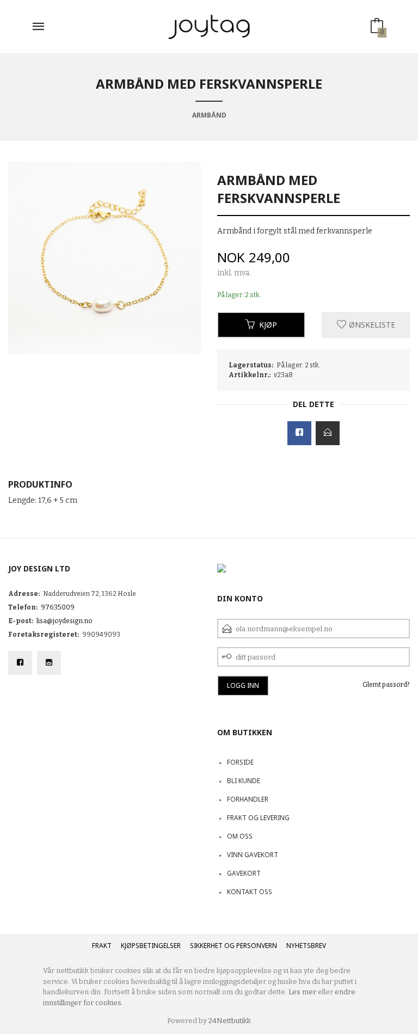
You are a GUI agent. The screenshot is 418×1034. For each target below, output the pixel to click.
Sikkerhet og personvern (233, 945)
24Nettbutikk (229, 1021)
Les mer (302, 992)
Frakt (102, 945)
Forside (240, 762)
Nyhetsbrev (306, 945)
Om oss (240, 836)
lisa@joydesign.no (64, 621)
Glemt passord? (386, 684)
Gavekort (244, 873)
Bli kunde (243, 780)
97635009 (58, 607)
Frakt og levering (258, 817)
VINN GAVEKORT (252, 854)
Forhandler (247, 799)
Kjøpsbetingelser (151, 945)
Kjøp (268, 324)
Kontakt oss (249, 891)
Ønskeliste (371, 324)
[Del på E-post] (328, 433)
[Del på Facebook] (299, 433)
